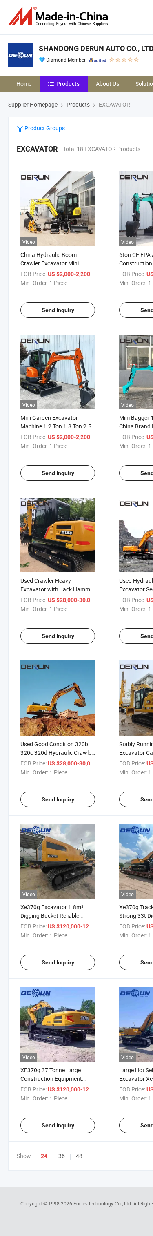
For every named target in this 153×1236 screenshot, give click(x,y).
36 (61, 1156)
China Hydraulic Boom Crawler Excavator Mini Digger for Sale (49, 263)
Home (23, 83)
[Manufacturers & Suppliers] (59, 16)
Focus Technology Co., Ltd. (103, 1203)
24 (44, 1156)
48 (79, 1156)
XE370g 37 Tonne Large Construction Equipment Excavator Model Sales (51, 1078)
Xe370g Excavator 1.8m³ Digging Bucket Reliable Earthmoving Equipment (51, 915)
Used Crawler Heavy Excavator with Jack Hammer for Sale (57, 589)
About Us (107, 83)
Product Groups (44, 128)
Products (68, 83)
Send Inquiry (58, 310)
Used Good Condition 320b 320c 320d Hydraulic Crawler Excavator (56, 752)
